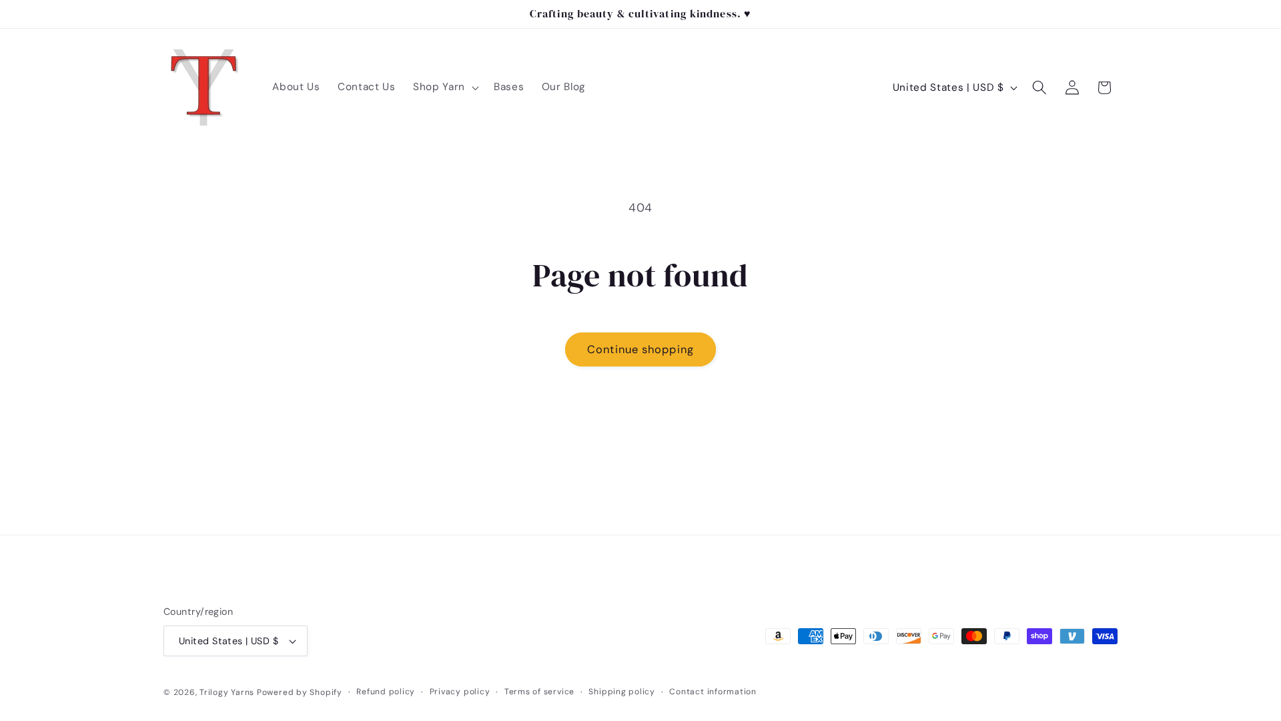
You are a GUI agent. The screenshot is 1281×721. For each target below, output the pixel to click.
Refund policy (385, 691)
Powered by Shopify (299, 692)
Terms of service (539, 691)
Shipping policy (621, 691)
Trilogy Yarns (228, 692)
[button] (444, 87)
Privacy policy (460, 691)
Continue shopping (640, 349)
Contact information (713, 691)
